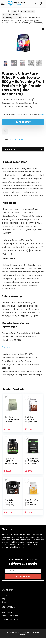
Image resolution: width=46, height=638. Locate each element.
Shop (14, 11)
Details (41, 114)
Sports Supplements (11, 14)
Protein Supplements (12, 17)
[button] (6, 347)
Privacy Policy (7, 612)
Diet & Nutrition (27, 11)
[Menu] (3, 3)
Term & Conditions (10, 616)
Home (4, 11)
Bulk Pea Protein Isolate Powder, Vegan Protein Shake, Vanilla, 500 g (12, 423)
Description (9, 149)
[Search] (35, 3)
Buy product (23, 121)
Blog (3, 598)
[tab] (23, 149)
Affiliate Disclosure (10, 619)
